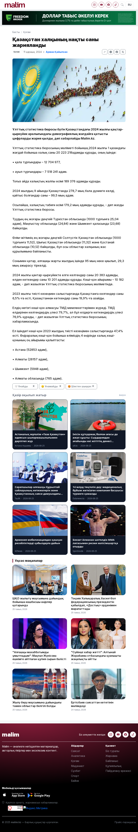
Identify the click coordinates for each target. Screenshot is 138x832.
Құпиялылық (114, 766)
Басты (16, 32)
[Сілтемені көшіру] (104, 51)
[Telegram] (110, 51)
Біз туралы (112, 751)
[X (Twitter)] (123, 51)
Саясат (75, 751)
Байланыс (112, 761)
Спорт (75, 776)
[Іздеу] (122, 5)
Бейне (75, 780)
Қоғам (26, 32)
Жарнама (111, 756)
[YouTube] (101, 5)
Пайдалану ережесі (118, 770)
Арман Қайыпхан (56, 51)
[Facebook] (108, 5)
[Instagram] (94, 5)
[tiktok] (115, 5)
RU (129, 4)
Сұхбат (75, 770)
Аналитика (78, 756)
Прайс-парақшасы (125, 822)
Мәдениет (77, 766)
